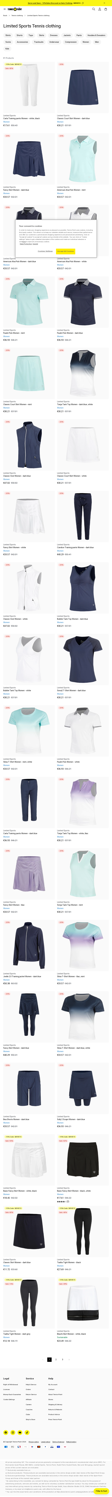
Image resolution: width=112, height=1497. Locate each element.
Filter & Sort (101, 1491)
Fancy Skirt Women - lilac (14, 905)
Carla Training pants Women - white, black (21, 118)
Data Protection (26, 244)
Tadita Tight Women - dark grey (16, 1334)
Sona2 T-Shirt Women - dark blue (71, 690)
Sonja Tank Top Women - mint (70, 905)
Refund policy (71, 1442)
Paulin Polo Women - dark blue (70, 333)
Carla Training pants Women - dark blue (20, 833)
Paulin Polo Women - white (68, 762)
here (24, 242)
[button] (5, 9)
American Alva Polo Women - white (72, 261)
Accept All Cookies (66, 251)
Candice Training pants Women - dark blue (75, 547)
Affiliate (28, 1399)
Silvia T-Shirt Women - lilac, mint (71, 976)
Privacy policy (34, 1442)
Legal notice (45, 1442)
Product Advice (54, 1414)
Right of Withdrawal (10, 1384)
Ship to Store (30, 1419)
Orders (28, 1389)
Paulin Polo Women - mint (14, 333)
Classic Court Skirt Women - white (72, 476)
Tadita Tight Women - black (69, 1262)
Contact (51, 1389)
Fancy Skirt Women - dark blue (16, 190)
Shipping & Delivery (55, 1404)
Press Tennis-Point (55, 1419)
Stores (50, 1399)
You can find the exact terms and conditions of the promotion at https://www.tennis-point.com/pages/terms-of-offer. (51, 1492)
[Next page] (69, 1359)
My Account (52, 1384)
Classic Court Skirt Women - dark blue (73, 118)
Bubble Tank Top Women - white (17, 690)
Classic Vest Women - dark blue (17, 476)
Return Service (31, 1394)
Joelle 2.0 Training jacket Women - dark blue (22, 976)
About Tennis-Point (55, 1394)
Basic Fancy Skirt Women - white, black (20, 1191)
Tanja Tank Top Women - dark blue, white (75, 404)
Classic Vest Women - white (15, 619)
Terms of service (58, 1442)
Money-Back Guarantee (12, 1394)
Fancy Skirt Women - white (14, 547)
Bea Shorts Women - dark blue (16, 1119)
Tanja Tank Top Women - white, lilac (72, 833)
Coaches (29, 1410)
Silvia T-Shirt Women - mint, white (17, 762)
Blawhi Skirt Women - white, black (71, 1334)
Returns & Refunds (55, 1410)
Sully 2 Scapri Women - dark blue (71, 1119)
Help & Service (31, 1384)
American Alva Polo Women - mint (71, 190)
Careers (28, 1404)
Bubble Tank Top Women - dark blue (72, 619)
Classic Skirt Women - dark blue (17, 1262)
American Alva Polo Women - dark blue (19, 261)
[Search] (94, 9)
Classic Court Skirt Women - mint (17, 404)
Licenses (6, 1389)
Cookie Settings (9, 1399)
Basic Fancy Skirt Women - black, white (74, 1191)
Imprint (35, 244)
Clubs (28, 1414)
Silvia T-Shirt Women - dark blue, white (73, 1048)
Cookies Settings (45, 251)
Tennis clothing (17, 15)
